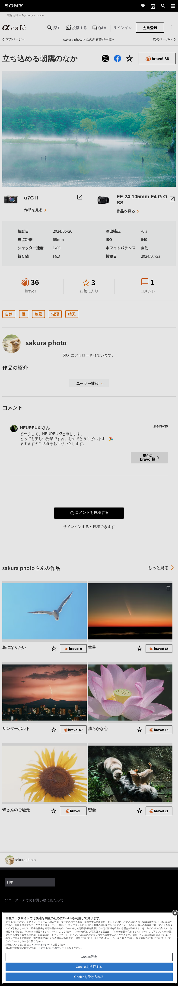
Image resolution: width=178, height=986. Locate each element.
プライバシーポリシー (52, 948)
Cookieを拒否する (89, 967)
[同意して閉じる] (174, 912)
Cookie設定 (89, 957)
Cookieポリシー (42, 944)
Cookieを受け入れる (89, 977)
